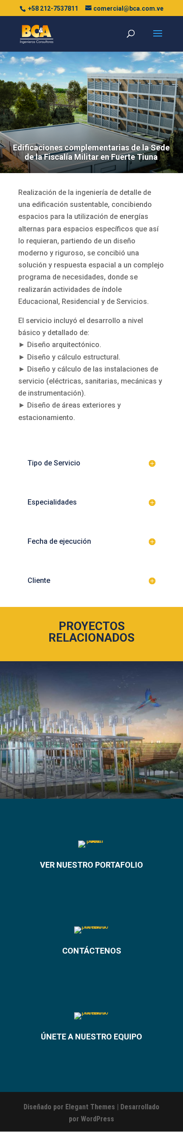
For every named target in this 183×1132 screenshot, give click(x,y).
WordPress (97, 1119)
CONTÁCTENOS (91, 950)
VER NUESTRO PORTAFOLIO (91, 864)
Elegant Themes (90, 1107)
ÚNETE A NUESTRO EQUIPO (91, 1036)
